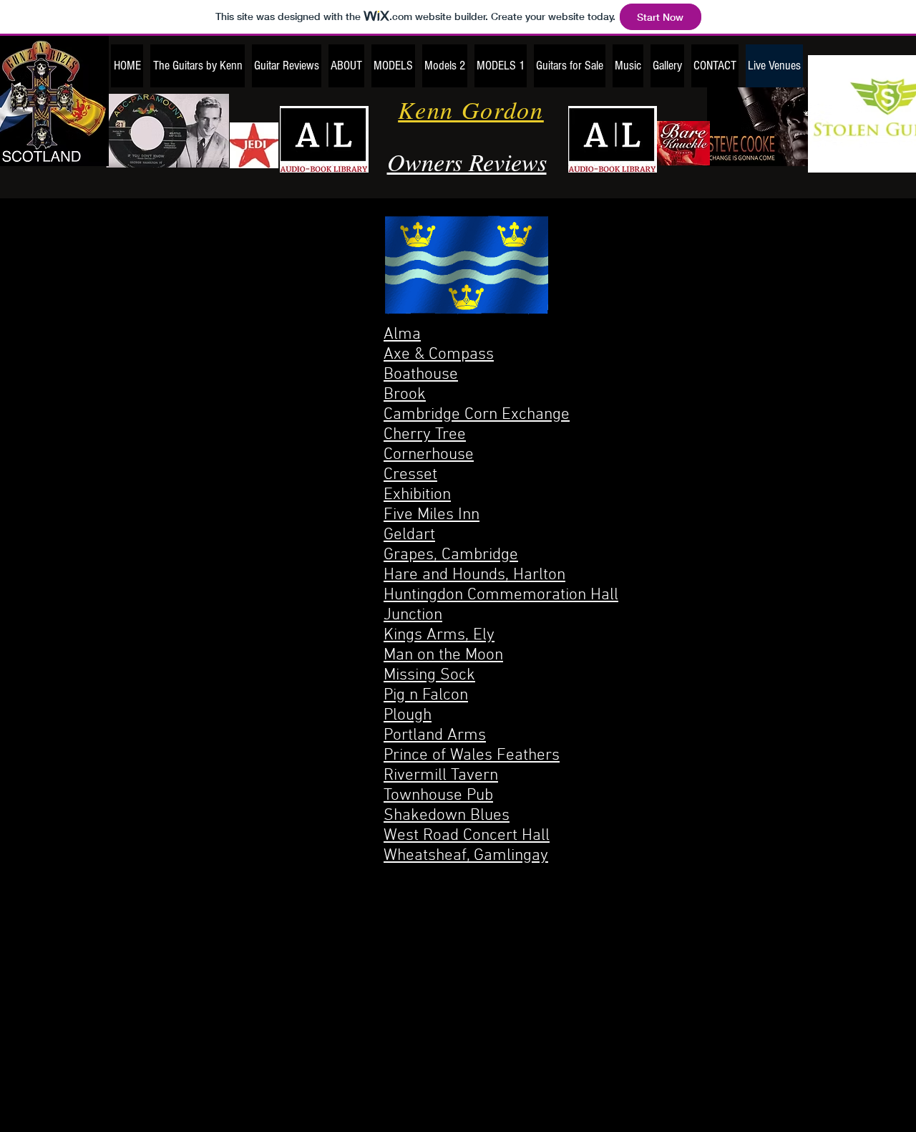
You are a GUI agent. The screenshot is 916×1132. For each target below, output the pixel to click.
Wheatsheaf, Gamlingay (466, 856)
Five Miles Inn (431, 515)
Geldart (409, 535)
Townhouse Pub (438, 795)
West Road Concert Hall (467, 836)
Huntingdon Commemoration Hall (501, 595)
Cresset (410, 475)
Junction (413, 615)
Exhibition (417, 495)
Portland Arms (435, 735)
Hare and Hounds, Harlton (474, 575)
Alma (402, 334)
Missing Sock (429, 675)
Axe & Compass (439, 354)
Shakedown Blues (447, 816)
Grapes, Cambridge (451, 555)
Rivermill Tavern (441, 775)
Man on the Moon (443, 655)
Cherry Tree (425, 435)
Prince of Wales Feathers (472, 755)
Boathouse (421, 374)
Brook (405, 394)
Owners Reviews (467, 161)
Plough (408, 715)
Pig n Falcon (426, 695)
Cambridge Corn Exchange (477, 415)
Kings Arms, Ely (439, 635)
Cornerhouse (429, 455)
